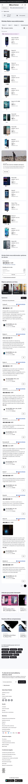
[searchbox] (19, 7)
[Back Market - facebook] (9, 700)
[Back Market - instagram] (3, 700)
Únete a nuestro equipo (7, 696)
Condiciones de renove (7, 756)
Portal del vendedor (6, 729)
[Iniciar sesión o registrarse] (22, 5)
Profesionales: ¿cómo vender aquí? (9, 727)
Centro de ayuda (5, 708)
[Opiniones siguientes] (25, 586)
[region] (14, 289)
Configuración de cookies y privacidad (10, 758)
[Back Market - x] (12, 700)
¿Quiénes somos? (5, 692)
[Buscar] (11, 8)
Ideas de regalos (5, 744)
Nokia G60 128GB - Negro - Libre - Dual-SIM (13, 408)
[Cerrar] (26, 1)
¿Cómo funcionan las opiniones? (9, 277)
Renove (3, 723)
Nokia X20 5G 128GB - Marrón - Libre (12, 378)
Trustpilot (4, 698)
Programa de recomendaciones (8, 718)
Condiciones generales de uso (8, 752)
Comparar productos (6, 740)
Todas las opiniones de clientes (8, 742)
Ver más (4, 320)
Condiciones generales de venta (8, 754)
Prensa (3, 694)
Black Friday (4, 746)
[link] (6, 171)
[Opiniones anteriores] (21, 586)
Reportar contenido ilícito (7, 765)
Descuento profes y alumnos (8, 725)
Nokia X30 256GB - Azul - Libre (11, 461)
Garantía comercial (6, 720)
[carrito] (25, 5)
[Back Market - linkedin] (6, 700)
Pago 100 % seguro (6, 731)
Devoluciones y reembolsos (7, 712)
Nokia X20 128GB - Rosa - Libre (11, 550)
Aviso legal (4, 763)
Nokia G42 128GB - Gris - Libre (11, 352)
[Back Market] (14, 4)
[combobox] (4, 25)
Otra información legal (6, 761)
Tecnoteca (4, 739)
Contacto (4, 706)
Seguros (4, 722)
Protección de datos (6, 759)
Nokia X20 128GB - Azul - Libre (11, 323)
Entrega (3, 710)
